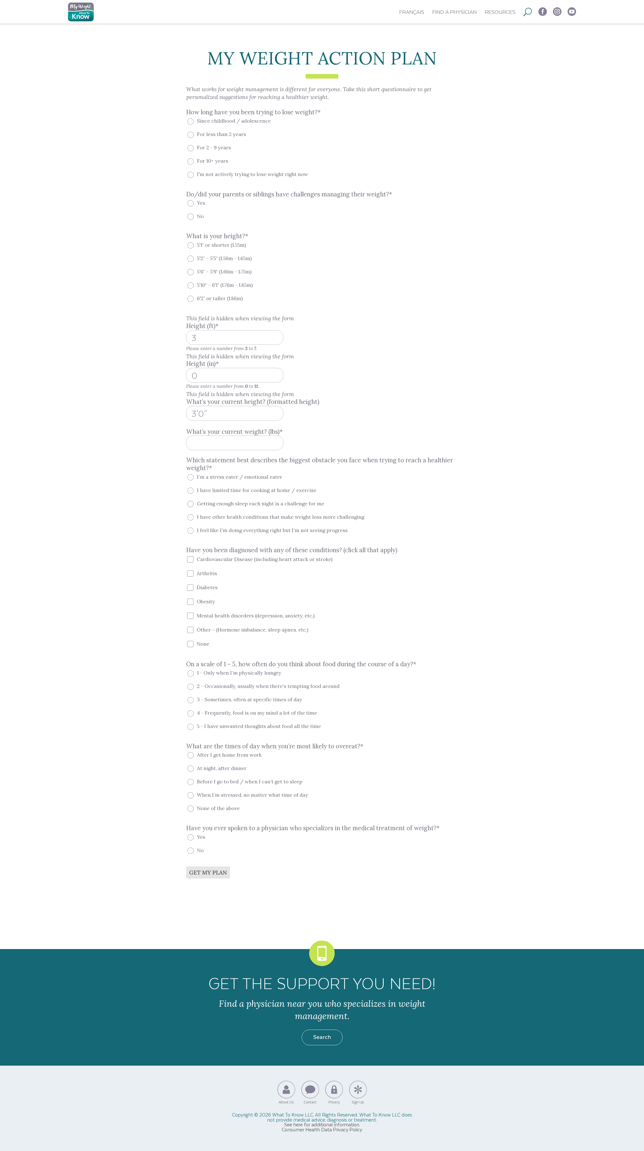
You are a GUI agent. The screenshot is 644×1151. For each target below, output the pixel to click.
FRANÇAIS (411, 12)
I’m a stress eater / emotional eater (239, 477)
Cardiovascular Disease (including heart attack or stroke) (265, 559)
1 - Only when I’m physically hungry (239, 673)
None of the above (218, 808)
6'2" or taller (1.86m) (220, 298)
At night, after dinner (222, 768)
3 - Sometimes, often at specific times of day (249, 699)
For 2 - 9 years (214, 147)
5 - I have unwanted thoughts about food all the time (259, 726)
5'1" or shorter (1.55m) (221, 245)
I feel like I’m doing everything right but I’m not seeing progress (272, 530)
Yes (201, 203)
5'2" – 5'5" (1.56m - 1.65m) (224, 258)
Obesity (206, 601)
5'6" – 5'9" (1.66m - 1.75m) (224, 271)
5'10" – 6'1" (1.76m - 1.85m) (225, 285)
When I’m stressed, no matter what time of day (252, 795)
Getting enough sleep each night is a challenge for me (260, 503)
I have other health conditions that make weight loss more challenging (280, 517)
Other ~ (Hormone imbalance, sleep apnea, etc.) (252, 629)
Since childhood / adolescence (234, 121)
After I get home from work (229, 755)
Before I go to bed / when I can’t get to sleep (249, 781)
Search (322, 1036)
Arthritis (207, 573)
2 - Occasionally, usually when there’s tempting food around (268, 686)
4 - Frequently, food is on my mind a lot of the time (257, 713)
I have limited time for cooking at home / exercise (256, 490)
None (203, 644)
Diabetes (207, 587)
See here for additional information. (322, 1124)
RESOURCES (500, 12)
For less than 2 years (221, 134)
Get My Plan (208, 872)
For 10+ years (212, 161)
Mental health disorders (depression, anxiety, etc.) (256, 615)
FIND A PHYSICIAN (454, 12)
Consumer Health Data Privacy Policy (322, 1129)
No (200, 216)
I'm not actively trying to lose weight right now (252, 174)
